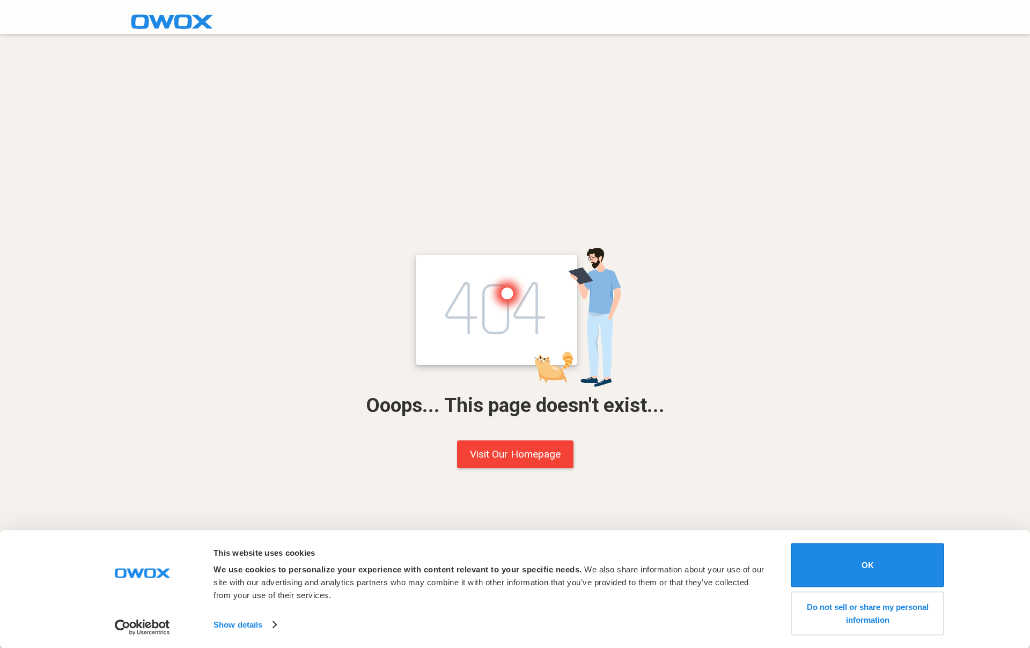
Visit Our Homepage (515, 454)
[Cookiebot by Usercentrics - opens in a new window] (142, 627)
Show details (238, 624)
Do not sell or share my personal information (868, 613)
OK (868, 565)
